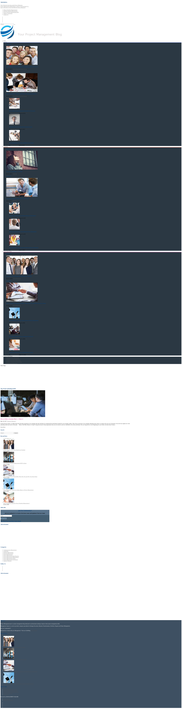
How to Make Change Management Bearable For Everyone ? (22, 110)
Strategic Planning (11, 421)
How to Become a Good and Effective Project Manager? (13, 7)
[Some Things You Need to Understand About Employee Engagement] (14, 245)
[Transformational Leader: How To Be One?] (22, 196)
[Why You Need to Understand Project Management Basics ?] (22, 91)
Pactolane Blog (34, 630)
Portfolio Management (8, 552)
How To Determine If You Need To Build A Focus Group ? (21, 142)
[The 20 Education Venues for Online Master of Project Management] (14, 317)
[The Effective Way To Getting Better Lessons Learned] (14, 124)
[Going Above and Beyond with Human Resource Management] (14, 213)
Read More (3, 427)
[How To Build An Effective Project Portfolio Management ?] (8, 502)
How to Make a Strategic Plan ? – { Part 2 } (12, 419)
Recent (7, 97)
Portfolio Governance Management (13, 359)
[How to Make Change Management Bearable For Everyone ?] (14, 108)
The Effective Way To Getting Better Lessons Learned (20, 126)
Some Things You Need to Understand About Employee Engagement (23, 247)
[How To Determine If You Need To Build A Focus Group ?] (14, 140)
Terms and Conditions (8, 700)
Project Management (7, 251)
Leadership (5, 146)
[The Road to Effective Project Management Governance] (14, 349)
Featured (5, 41)
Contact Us (5, 14)
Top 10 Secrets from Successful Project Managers (11, 5)
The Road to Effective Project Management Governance (21, 352)
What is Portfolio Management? (10, 9)
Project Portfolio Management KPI (11, 12)
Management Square (15, 113)
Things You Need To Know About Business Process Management (23, 231)
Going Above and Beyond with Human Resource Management (22, 215)
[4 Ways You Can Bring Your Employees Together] (22, 274)
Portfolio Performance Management (13, 360)
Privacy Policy (6, 699)
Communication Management (10, 550)
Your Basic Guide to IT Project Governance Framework (21, 336)
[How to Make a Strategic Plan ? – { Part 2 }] (23, 416)
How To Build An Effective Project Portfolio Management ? (16, 503)
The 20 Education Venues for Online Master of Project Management (23, 320)
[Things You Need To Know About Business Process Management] (14, 229)
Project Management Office (9, 558)
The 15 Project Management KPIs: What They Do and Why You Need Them (20, 476)
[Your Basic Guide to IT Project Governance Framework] (14, 333)
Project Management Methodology (11, 557)
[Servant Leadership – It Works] (22, 169)
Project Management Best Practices (20, 69)
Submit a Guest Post (7, 13)
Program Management (8, 553)
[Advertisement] (91, 377)
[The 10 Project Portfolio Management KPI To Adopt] (8, 462)
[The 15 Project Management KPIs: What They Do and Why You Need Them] (22, 301)
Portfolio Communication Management (14, 362)
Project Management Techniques (10, 559)
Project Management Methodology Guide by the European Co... (15, 6)
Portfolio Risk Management (11, 363)
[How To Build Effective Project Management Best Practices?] (22, 64)
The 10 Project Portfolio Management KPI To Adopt (14, 463)
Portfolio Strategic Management (10, 11)
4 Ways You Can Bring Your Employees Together (14, 450)
